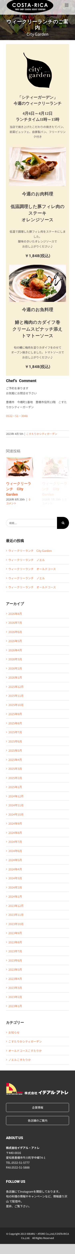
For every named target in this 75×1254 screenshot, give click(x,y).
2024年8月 (15, 833)
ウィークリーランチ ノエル (26, 560)
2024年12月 (16, 796)
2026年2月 (15, 668)
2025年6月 (15, 741)
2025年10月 (16, 705)
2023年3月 (15, 988)
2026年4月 (15, 650)
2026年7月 (15, 623)
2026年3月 (15, 659)
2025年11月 (16, 696)
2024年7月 (15, 842)
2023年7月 (15, 951)
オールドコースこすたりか (25, 1051)
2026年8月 (15, 614)
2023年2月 (15, 997)
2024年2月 (15, 887)
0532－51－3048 (17, 416)
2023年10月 (16, 924)
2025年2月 (15, 778)
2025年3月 (15, 769)
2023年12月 (16, 906)
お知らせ (14, 1032)
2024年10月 (16, 814)
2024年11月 (16, 805)
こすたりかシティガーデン (41, 434)
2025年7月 (15, 732)
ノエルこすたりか (19, 1060)
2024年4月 (15, 869)
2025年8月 (15, 723)
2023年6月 (15, 960)
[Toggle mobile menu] (67, 5)
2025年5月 (15, 750)
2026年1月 (15, 677)
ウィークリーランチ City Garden (19, 468)
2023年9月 (15, 933)
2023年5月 (15, 969)
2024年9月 (15, 823)
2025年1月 (15, 787)
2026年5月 (15, 641)
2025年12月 (16, 687)
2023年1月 (15, 1006)
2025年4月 (15, 760)
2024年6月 (15, 851)
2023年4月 (15, 979)
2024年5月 (15, 860)
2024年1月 (15, 896)
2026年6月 (15, 632)
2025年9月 (15, 714)
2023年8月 (15, 942)
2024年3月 (15, 878)
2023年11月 (16, 915)
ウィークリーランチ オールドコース (32, 569)
